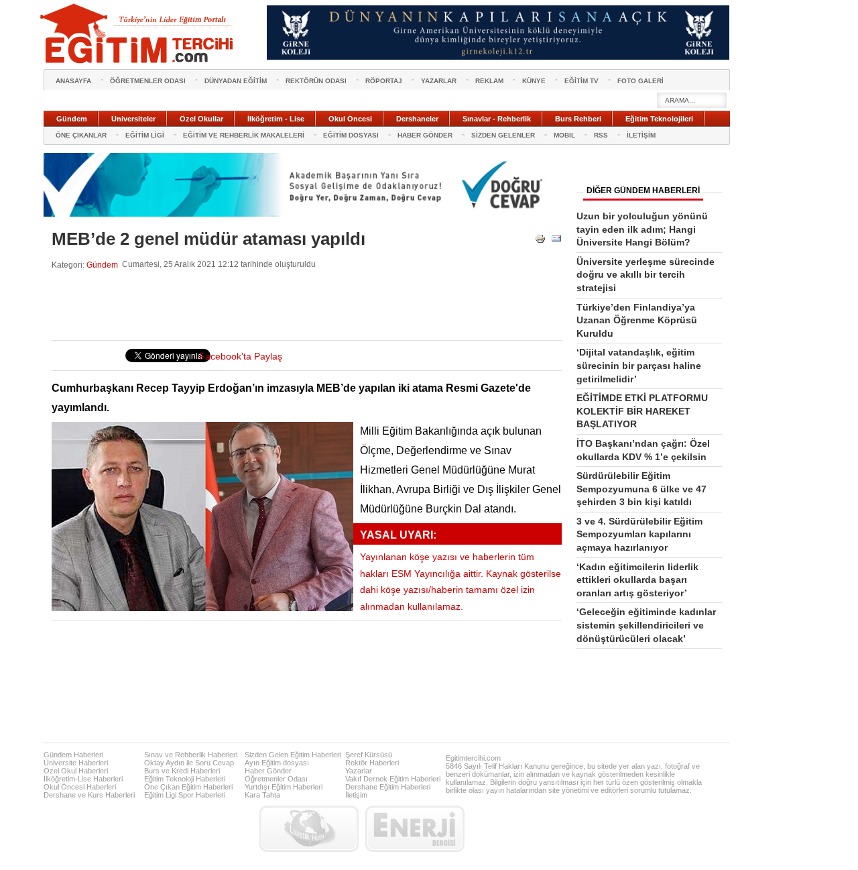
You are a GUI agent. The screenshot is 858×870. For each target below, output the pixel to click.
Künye (534, 81)
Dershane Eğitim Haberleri (387, 787)
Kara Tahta (262, 795)
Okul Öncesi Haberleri (80, 787)
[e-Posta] (556, 241)
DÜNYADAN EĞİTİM (235, 81)
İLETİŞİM (641, 135)
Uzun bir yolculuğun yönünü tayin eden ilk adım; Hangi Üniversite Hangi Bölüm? (642, 229)
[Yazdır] (540, 241)
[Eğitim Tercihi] (138, 33)
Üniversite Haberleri (76, 763)
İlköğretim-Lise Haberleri (83, 779)
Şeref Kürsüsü (368, 755)
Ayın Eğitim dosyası (277, 763)
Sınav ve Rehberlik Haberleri (190, 755)
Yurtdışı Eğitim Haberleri (283, 787)
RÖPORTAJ (383, 81)
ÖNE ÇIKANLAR (81, 135)
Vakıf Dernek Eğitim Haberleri (392, 779)
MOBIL (564, 135)
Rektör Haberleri (372, 763)
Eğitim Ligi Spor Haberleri (184, 795)
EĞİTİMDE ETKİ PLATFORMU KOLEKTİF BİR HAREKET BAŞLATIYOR (642, 410)
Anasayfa (73, 81)
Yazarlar (358, 771)
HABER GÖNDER (424, 135)
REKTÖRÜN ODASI (316, 81)
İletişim (356, 795)
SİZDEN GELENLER (503, 135)
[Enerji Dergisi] (415, 829)
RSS (601, 135)
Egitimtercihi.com (473, 758)
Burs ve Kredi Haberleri (182, 771)
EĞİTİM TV (581, 81)
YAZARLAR (438, 81)
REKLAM (489, 81)
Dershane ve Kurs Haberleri (89, 795)
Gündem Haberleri (73, 755)
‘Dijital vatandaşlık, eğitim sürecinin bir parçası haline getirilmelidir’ (638, 365)
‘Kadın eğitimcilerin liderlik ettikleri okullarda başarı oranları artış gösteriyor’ (637, 579)
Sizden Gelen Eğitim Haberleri (293, 755)
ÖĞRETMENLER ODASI (148, 81)
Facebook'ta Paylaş (240, 356)
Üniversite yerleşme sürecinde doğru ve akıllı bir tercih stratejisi (645, 274)
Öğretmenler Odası (276, 779)
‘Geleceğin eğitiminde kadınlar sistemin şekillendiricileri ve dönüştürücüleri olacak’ (646, 624)
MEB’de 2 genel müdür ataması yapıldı (208, 238)
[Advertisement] (296, 305)
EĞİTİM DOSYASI (351, 135)
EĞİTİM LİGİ (144, 135)
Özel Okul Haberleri (76, 771)
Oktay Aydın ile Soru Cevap (189, 763)
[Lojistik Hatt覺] (309, 829)
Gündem (102, 264)
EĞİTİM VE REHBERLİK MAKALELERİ (243, 135)
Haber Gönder (268, 771)
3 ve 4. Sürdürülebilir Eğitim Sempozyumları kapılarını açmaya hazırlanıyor (639, 534)
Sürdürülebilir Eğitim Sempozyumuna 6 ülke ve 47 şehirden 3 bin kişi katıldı (641, 488)
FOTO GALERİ (640, 81)
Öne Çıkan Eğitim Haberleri (188, 787)
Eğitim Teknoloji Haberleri (184, 779)
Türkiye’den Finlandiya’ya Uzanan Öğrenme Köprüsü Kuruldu (636, 320)
